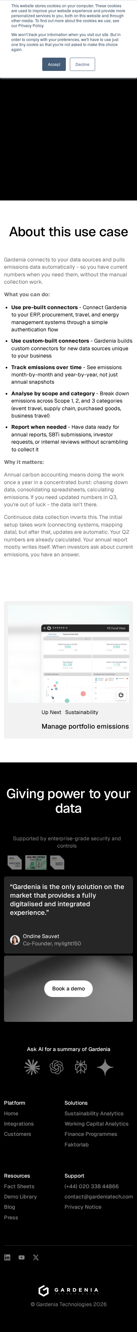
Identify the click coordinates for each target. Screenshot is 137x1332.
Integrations (19, 1123)
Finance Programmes (91, 1134)
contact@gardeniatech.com (99, 1196)
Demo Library (20, 1196)
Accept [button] (54, 64)
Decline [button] (82, 64)
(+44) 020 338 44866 (92, 1186)
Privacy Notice (83, 1206)
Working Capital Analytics (97, 1123)
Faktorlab (77, 1144)
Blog (9, 1206)
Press (11, 1217)
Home (11, 1113)
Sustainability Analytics (94, 1113)
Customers (17, 1134)
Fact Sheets (19, 1186)
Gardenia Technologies (64, 1304)
